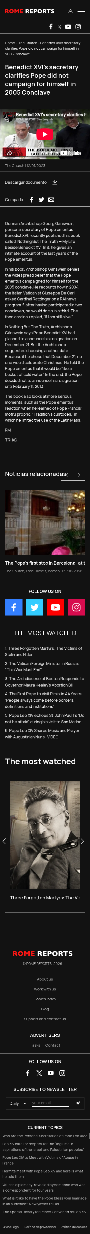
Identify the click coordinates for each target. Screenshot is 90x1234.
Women (54, 571)
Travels (40, 571)
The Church (27, 42)
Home (10, 42)
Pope (30, 571)
